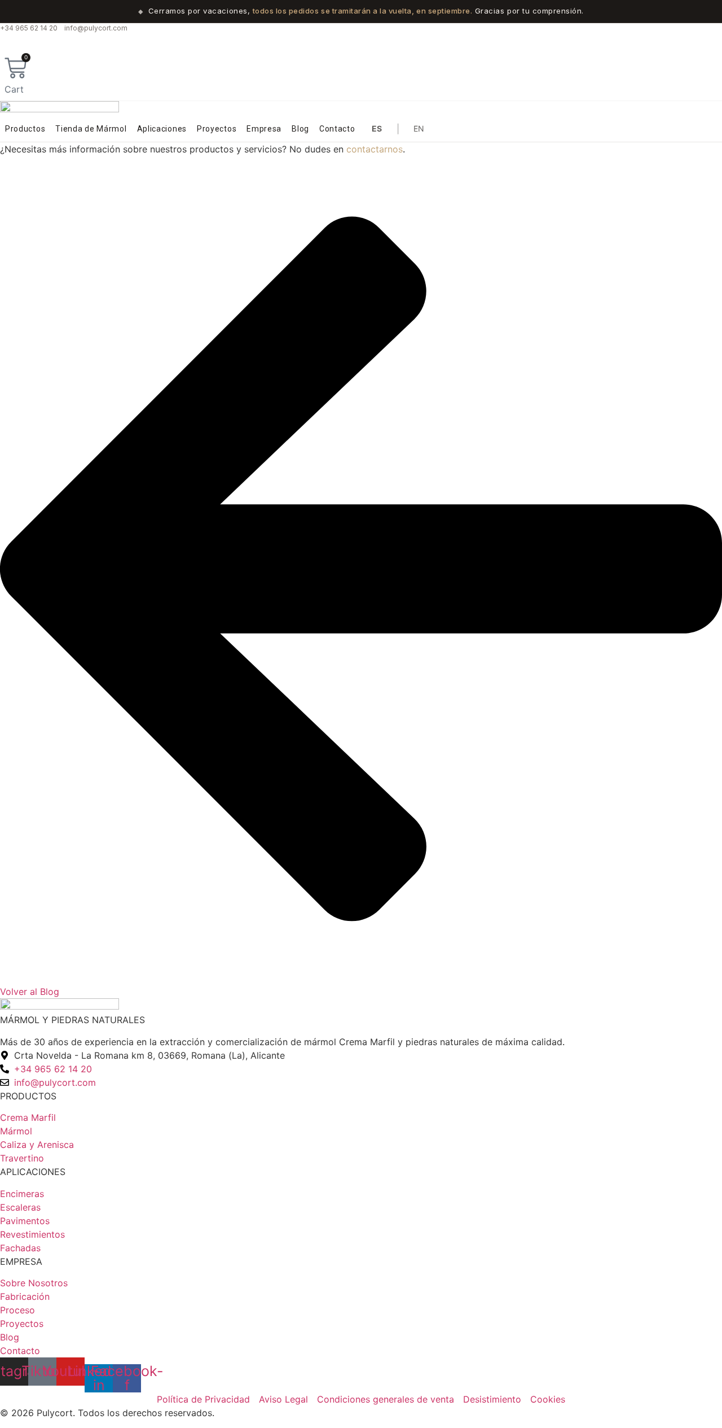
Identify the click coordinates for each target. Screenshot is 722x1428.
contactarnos (374, 149)
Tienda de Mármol (90, 128)
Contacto (337, 128)
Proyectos (216, 128)
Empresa (263, 128)
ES (377, 128)
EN (419, 128)
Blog (300, 128)
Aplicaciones (162, 128)
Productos (25, 128)
